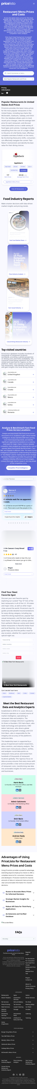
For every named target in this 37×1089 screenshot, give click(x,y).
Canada (32, 693)
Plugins (28, 978)
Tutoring (28, 1018)
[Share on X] (17, 1075)
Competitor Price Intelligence (18, 468)
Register (28, 952)
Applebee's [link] (18, 163)
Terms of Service (30, 986)
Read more (18, 564)
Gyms (15, 995)
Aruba (25, 693)
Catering (28, 1013)
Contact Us (29, 980)
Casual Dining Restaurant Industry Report (6, 1068)
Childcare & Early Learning (18, 1018)
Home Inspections (4, 1023)
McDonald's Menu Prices (8, 1052)
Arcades (28, 1009)
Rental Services (30, 998)
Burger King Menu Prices (9, 1032)
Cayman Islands (7, 697)
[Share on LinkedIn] (23, 1075)
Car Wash (28, 1007)
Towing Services (6, 1018)
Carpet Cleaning (18, 1007)
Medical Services (3, 1010)
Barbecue (11, 693)
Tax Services (17, 1004)
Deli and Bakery (18, 1002)
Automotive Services (17, 998)
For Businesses (30, 958)
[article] (18, 167)
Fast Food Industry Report (6, 1061)
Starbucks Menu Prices (8, 1044)
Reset (18, 657)
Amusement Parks (17, 1014)
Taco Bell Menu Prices (8, 1036)
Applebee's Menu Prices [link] (12, 182)
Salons (28, 995)
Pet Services (5, 1002)
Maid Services (5, 1007)
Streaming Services (4, 1014)
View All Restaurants (18, 189)
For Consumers (30, 961)
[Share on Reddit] (20, 1075)
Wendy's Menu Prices (7, 1040)
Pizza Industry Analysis (18, 1061)
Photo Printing (5, 1004)
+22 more (23, 170)
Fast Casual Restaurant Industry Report (30, 1062)
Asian (4, 693)
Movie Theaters (6, 998)
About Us (28, 984)
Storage (16, 1009)
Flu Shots (28, 1002)
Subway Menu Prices (7, 1048)
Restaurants (5, 995)
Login (27, 954)
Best (19, 693)
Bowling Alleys (30, 1004)
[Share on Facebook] (14, 1075)
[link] (18, 155)
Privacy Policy (29, 988)
